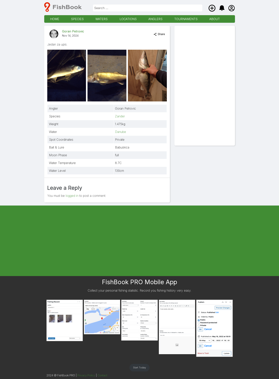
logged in (72, 196)
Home (54, 19)
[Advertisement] (204, 86)
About (214, 19)
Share (161, 34)
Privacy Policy (86, 375)
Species (77, 19)
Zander (120, 116)
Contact (102, 375)
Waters (101, 19)
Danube (120, 132)
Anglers (155, 19)
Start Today (139, 367)
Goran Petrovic (73, 31)
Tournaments (186, 19)
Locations (128, 19)
